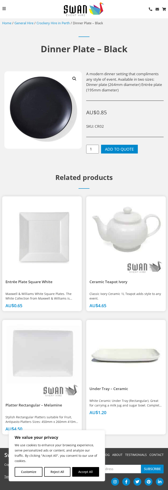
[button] (74, 79)
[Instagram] (115, 482)
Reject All (57, 472)
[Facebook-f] (126, 482)
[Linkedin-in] (160, 482)
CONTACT (156, 455)
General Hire (23, 23)
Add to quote (119, 149)
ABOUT (117, 455)
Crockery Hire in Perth (53, 23)
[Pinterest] (148, 482)
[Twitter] (137, 482)
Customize (28, 472)
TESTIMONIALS (136, 455)
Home (6, 23)
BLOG (106, 455)
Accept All (85, 472)
